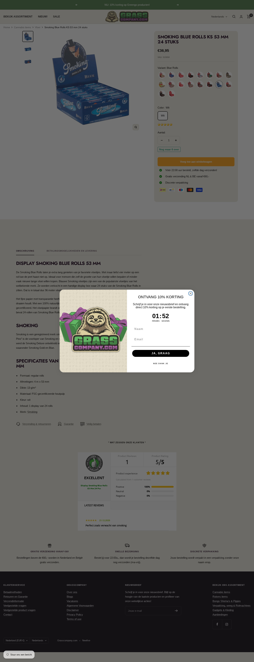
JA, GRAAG (161, 353)
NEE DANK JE (160, 363)
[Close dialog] (191, 293)
